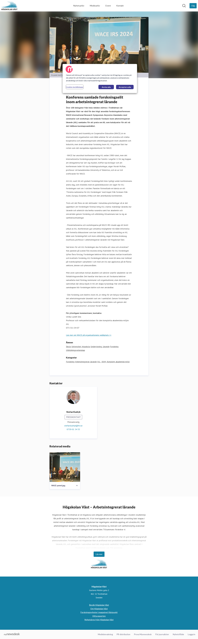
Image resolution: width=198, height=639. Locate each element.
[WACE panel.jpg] (65, 467)
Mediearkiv (95, 5)
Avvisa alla (106, 87)
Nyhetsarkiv (78, 5)
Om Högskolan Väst (99, 608)
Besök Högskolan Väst (99, 605)
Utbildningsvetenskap (75, 350)
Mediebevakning (105, 634)
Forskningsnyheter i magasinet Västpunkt (99, 612)
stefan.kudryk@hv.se (73, 425)
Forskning (114, 346)
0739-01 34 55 (73, 429)
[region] (100, 78)
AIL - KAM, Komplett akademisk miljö (113, 361)
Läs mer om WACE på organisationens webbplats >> (88, 335)
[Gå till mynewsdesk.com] (12, 634)
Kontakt (120, 5)
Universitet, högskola (80, 346)
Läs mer (99, 554)
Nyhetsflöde (178, 634)
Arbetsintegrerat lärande (86, 361)
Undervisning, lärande (100, 346)
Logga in (191, 634)
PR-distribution (123, 634)
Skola (68, 346)
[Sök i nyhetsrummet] (184, 6)
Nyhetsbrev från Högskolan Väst (99, 619)
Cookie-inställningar (74, 87)
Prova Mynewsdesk (143, 634)
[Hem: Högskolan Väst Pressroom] (9, 5)
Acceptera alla (125, 87)
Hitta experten (99, 616)
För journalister (162, 634)
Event (108, 5)
